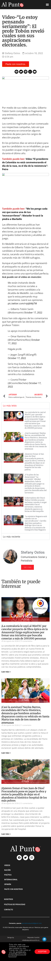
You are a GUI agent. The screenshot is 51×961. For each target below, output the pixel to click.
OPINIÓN (7, 884)
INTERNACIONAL (10, 880)
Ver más (27, 567)
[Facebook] (19, 857)
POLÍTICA (7, 875)
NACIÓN (7, 870)
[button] (47, 4)
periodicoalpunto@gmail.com (32, 923)
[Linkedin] (44, 939)
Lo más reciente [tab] (11, 536)
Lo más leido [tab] (10, 405)
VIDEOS (7, 865)
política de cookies (17, 955)
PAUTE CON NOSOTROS (13, 889)
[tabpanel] (25, 471)
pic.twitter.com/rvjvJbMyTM (22, 303)
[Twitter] (25, 857)
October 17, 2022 (33, 312)
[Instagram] (31, 857)
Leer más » (6, 672)
